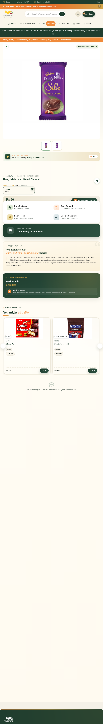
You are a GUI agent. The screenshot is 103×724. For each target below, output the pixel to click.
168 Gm (10, 353)
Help (98, 2)
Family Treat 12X (13, 344)
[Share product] (97, 181)
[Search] (62, 14)
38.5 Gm (59, 353)
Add (45, 371)
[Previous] (3, 346)
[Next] (100, 346)
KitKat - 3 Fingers (61, 344)
